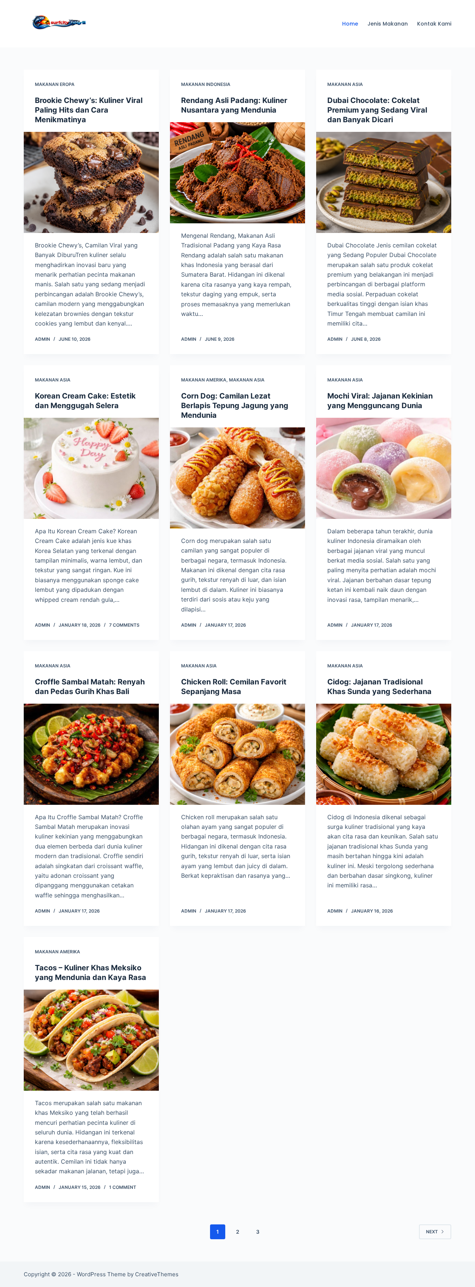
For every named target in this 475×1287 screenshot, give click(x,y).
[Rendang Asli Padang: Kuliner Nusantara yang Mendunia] (237, 172)
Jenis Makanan (387, 23)
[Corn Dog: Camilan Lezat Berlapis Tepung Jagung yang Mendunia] (237, 478)
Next (432, 1231)
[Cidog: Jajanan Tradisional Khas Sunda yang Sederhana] (383, 754)
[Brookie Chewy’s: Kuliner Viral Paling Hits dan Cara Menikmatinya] (91, 182)
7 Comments (124, 625)
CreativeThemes (156, 1274)
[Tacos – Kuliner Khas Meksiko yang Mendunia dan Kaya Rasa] (91, 1040)
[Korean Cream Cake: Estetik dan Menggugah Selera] (91, 468)
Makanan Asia (345, 84)
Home (350, 23)
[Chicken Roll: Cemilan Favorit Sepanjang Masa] (237, 754)
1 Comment (122, 1187)
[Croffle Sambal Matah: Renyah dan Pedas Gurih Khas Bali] (91, 754)
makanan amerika (203, 380)
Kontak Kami (434, 23)
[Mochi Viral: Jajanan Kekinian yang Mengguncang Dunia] (383, 468)
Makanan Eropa (55, 84)
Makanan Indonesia (205, 84)
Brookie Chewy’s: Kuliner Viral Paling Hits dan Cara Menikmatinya (88, 110)
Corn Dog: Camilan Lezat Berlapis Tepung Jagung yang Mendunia (234, 405)
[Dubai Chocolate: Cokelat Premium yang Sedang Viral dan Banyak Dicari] (383, 182)
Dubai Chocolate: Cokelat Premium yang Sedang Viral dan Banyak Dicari (377, 110)
